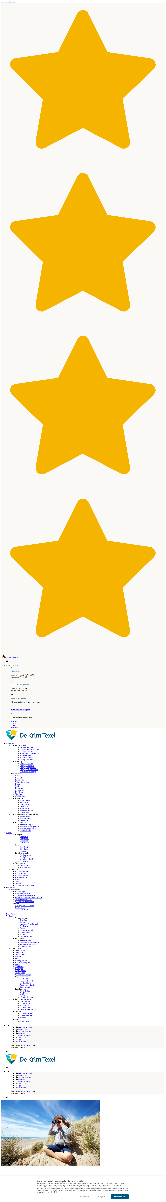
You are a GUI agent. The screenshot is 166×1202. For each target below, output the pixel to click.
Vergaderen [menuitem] (24, 841)
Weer (17, 1019)
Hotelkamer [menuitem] (19, 792)
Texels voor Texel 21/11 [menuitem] (23, 900)
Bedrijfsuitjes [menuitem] (24, 839)
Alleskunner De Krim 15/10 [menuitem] (25, 896)
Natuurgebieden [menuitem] (21, 961)
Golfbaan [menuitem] (23, 922)
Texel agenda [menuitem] (20, 973)
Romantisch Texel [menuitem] (26, 981)
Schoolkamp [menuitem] (24, 849)
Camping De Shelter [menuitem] (27, 766)
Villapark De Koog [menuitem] (26, 751)
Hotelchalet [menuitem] (19, 788)
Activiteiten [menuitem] (19, 967)
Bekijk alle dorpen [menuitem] (27, 997)
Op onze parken (21, 918)
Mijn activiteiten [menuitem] (24, 1035)
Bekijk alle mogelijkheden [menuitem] (25, 885)
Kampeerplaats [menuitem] (25, 800)
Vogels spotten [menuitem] (20, 971)
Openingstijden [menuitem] (25, 831)
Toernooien (15, 904)
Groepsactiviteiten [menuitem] (21, 875)
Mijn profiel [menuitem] (22, 1037)
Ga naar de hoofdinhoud (9, 2)
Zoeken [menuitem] (11, 661)
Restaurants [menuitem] (24, 934)
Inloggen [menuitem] (19, 1039)
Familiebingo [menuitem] (20, 892)
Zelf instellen (84, 1197)
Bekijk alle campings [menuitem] (28, 772)
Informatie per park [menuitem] (26, 825)
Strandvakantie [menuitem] (25, 987)
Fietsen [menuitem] (17, 959)
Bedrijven (18, 835)
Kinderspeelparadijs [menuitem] (27, 930)
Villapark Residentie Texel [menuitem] (29, 749)
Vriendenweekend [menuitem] (26, 859)
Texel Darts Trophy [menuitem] (22, 910)
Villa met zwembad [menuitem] (22, 782)
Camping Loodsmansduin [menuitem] (29, 770)
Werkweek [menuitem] (23, 851)
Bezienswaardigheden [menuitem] (23, 963)
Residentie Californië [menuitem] (27, 758)
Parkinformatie (20, 822)
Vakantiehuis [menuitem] (19, 776)
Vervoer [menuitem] (18, 883)
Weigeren (101, 1197)
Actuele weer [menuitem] (24, 1021)
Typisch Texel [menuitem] (20, 954)
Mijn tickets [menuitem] (22, 1029)
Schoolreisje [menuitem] (24, 847)
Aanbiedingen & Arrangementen (27, 814)
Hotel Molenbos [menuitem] (25, 755)
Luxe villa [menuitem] (18, 778)
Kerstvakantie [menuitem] (25, 1005)
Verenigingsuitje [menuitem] (25, 867)
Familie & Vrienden (22, 853)
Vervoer (18, 1011)
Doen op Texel (16, 948)
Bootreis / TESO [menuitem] (26, 1013)
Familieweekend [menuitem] (26, 855)
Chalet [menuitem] (17, 786)
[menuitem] (87, 721)
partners (110, 1185)
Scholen (18, 845)
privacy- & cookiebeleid (48, 1192)
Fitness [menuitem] (22, 928)
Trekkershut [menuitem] (24, 806)
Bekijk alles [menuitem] (20, 796)
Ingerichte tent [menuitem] (25, 802)
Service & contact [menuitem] (13, 665)
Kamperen (19, 798)
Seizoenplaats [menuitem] (24, 808)
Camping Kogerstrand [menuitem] (28, 768)
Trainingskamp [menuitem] (25, 865)
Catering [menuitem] (18, 879)
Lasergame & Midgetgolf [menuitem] (29, 924)
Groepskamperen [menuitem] (21, 873)
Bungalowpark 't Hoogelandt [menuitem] (30, 753)
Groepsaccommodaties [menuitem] (23, 871)
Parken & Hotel (20, 745)
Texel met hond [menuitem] (25, 983)
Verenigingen (20, 863)
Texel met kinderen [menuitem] (26, 979)
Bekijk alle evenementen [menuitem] (25, 902)
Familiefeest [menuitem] (24, 857)
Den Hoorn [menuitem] (24, 993)
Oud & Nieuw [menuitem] (25, 1007)
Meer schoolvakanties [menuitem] (28, 1009)
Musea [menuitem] (17, 965)
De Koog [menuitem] (23, 995)
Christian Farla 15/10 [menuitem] (22, 894)
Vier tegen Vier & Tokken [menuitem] (24, 906)
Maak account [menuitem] (21, 1042)
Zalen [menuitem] (17, 881)
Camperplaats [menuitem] (24, 804)
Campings (18, 762)
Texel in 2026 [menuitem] (20, 952)
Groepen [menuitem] (9, 833)
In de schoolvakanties (23, 999)
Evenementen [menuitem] (11, 887)
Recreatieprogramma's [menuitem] (28, 829)
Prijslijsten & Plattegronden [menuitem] (29, 827)
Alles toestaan (119, 1197)
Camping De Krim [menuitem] (26, 764)
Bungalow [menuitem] (19, 784)
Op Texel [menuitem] (9, 916)
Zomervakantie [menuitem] (25, 1001)
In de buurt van (20, 989)
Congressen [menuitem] (24, 837)
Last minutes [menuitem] (24, 820)
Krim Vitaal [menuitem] (10, 914)
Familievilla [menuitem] (19, 780)
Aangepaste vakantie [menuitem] (27, 985)
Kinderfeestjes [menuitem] (25, 861)
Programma (15, 869)
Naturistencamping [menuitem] (26, 810)
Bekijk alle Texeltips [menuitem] (23, 975)
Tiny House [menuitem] (19, 794)
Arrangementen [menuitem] (25, 818)
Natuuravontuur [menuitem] (25, 932)
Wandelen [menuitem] (18, 956)
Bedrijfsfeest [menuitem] (24, 843)
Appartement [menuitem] (20, 790)
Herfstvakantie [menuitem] (25, 1003)
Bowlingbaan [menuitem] (24, 926)
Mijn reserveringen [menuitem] (25, 1027)
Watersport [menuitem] (19, 969)
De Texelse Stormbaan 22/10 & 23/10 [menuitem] (28, 898)
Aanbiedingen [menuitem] (25, 816)
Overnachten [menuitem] (10, 743)
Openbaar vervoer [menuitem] (26, 1015)
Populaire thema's (21, 977)
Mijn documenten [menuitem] (24, 1031)
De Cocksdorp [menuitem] (25, 991)
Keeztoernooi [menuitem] (20, 908)
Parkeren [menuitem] (23, 1017)
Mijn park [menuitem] (21, 1033)
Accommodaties (16, 774)
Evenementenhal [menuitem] (21, 877)
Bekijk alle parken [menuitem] (27, 760)
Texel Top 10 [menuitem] (20, 950)
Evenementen (15, 889)
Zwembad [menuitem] (9, 912)
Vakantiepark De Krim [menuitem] (28, 747)
